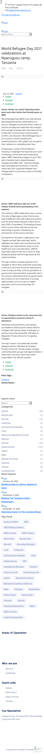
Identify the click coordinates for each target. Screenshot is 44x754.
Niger (3, 454)
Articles (18, 93)
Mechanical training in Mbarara (18, 583)
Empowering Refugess (14, 566)
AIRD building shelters (14, 527)
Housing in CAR (10, 572)
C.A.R (6, 549)
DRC (25, 561)
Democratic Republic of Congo (15, 435)
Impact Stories (7, 446)
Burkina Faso (7, 415)
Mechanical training (24, 578)
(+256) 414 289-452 (11, 15)
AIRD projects (28, 533)
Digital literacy (10, 561)
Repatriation (34, 589)
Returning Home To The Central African (21, 512)
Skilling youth (10, 594)
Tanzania (5, 379)
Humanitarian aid (31, 572)
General (4, 442)
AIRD (26, 521)
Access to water (11, 521)
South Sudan (27, 594)
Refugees (19, 589)
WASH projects (10, 611)
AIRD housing (10, 533)
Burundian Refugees (26, 544)
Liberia (4, 450)
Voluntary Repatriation (14, 606)
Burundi (5, 419)
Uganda (4, 466)
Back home (9, 538)
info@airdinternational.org (19, 10)
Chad (3, 431)
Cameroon (6, 423)
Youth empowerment (13, 617)
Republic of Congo (9, 458)
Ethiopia (5, 439)
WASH (32, 606)
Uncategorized (8, 470)
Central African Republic (12, 427)
